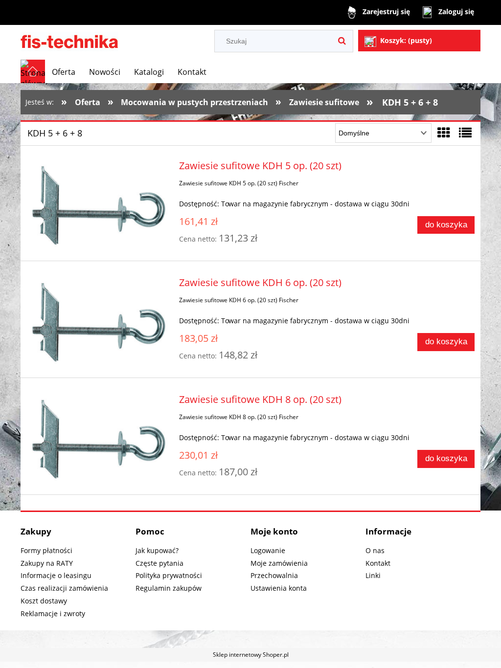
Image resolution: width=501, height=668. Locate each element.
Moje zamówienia (279, 563)
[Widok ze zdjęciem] (443, 132)
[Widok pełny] (465, 132)
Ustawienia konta (278, 588)
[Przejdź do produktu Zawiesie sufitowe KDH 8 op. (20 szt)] (97, 439)
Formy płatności (46, 550)
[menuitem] (63, 72)
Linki (373, 575)
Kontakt (377, 563)
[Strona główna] (69, 40)
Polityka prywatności (169, 575)
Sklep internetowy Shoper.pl (251, 654)
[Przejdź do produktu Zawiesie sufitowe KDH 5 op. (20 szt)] (97, 205)
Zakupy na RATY (47, 563)
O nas (375, 550)
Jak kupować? (157, 550)
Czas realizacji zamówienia (64, 588)
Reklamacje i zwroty (53, 613)
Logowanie (267, 550)
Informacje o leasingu (56, 575)
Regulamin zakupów (169, 588)
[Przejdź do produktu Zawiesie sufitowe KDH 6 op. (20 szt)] (97, 322)
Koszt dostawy (44, 600)
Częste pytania (159, 563)
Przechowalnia (274, 575)
